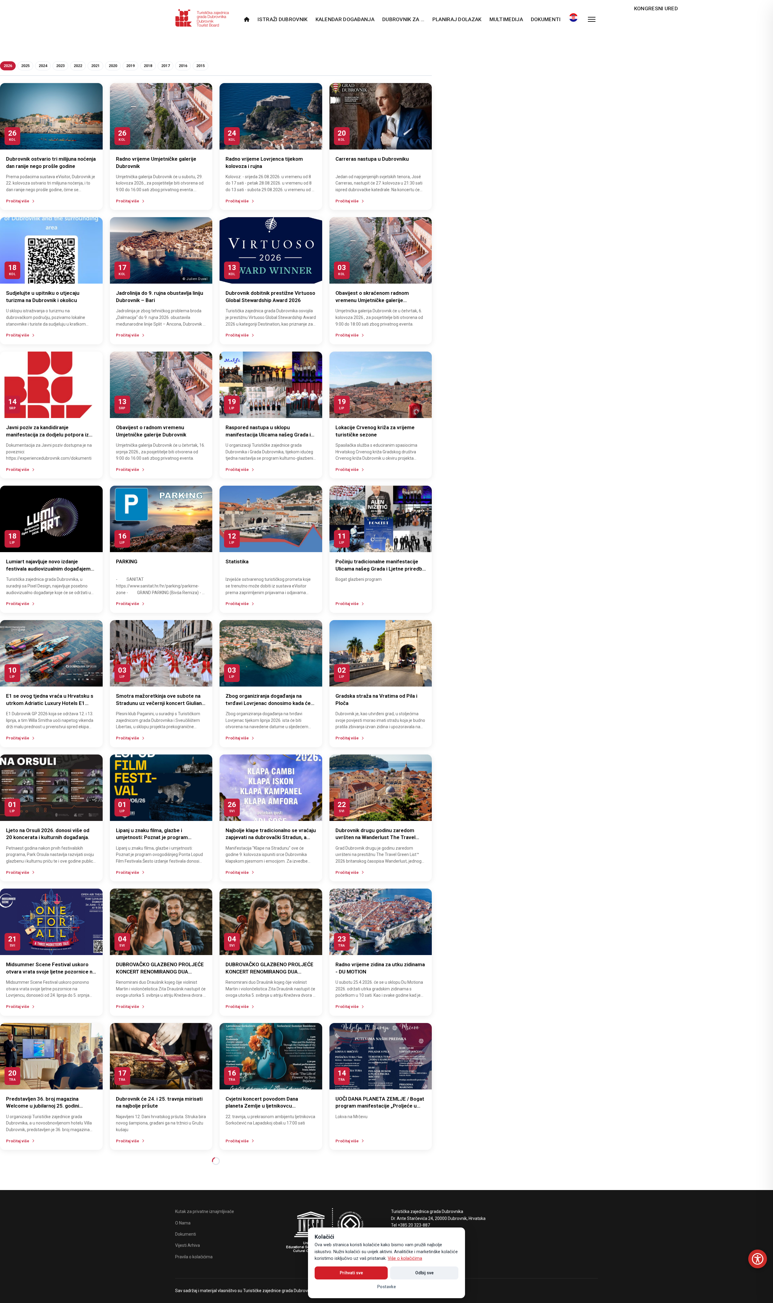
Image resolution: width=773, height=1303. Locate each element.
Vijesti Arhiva (187, 1245)
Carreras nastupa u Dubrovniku (372, 159)
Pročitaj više (17, 201)
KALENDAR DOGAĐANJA (345, 19)
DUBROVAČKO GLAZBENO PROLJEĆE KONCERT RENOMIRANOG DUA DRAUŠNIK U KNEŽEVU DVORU (160, 971)
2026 (8, 65)
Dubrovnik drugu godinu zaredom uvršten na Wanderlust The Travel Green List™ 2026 (375, 837)
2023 (60, 65)
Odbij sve (424, 1272)
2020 (113, 65)
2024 (43, 65)
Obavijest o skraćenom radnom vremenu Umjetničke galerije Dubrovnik (372, 300)
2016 (183, 65)
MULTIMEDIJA (506, 19)
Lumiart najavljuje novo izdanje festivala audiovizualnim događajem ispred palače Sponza (48, 568)
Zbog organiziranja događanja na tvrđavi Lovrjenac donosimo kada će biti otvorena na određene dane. (268, 703)
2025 (25, 65)
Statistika (237, 561)
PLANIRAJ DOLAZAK (457, 19)
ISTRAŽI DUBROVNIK (282, 19)
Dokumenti (546, 19)
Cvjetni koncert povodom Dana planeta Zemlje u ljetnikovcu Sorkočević (262, 1106)
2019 (130, 65)
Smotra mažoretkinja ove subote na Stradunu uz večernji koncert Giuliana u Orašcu (160, 703)
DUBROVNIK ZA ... (403, 19)
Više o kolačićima (405, 1258)
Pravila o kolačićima (194, 1256)
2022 (78, 65)
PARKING (126, 561)
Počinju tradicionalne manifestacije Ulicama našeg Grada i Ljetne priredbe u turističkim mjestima (380, 568)
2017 (165, 65)
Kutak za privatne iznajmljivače (204, 1211)
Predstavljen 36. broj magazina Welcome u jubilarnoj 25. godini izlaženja (42, 1106)
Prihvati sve (351, 1272)
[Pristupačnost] (757, 1259)
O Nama (183, 1223)
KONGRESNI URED (656, 8)
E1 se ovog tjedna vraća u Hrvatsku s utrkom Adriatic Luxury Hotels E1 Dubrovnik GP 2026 (49, 703)
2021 (95, 65)
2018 (148, 65)
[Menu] (591, 19)
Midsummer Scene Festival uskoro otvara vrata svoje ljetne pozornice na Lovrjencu (50, 971)
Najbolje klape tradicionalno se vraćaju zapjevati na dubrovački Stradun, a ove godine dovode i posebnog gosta (271, 837)
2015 (200, 65)
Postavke (386, 1286)
